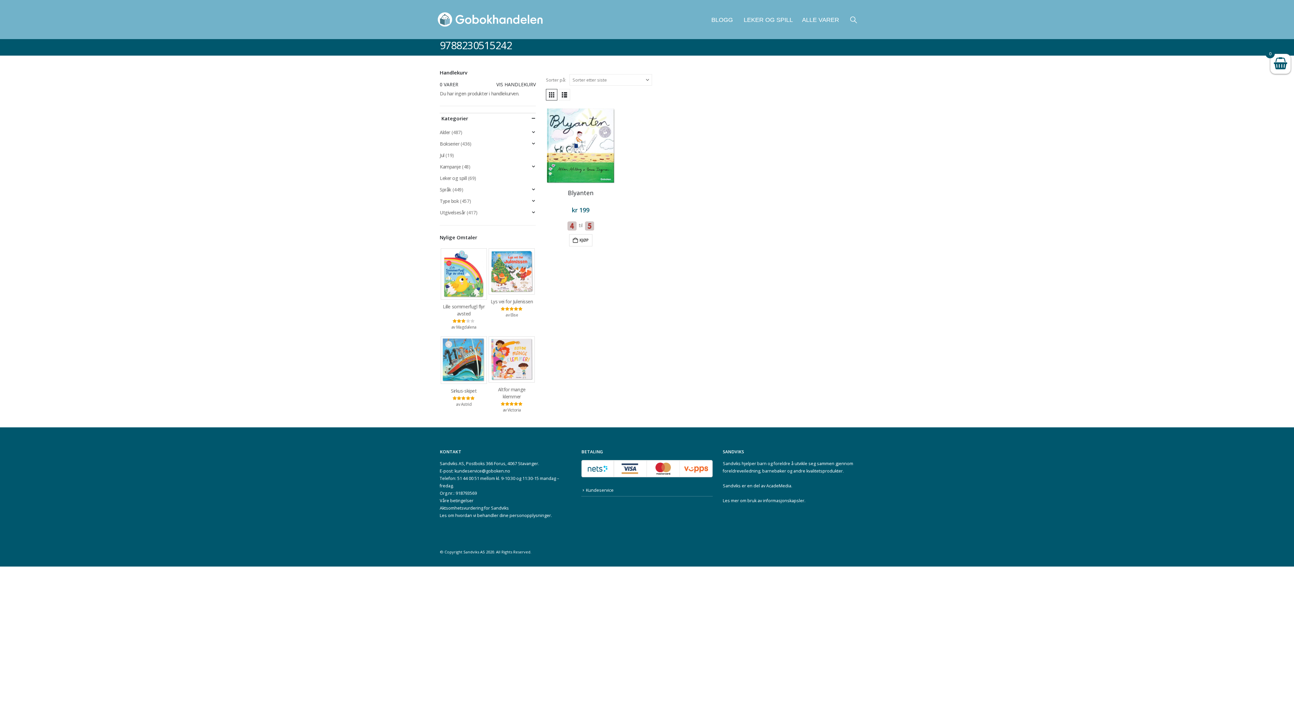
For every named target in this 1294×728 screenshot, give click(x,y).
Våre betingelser (456, 501)
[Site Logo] (490, 19)
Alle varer (820, 20)
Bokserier (449, 144)
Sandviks (732, 463)
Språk (445, 189)
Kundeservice (600, 490)
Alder (445, 132)
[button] (854, 19)
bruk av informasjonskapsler (775, 501)
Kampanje (450, 166)
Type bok (449, 201)
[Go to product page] (580, 145)
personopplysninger (530, 515)
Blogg (722, 20)
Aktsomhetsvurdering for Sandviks (474, 508)
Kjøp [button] (584, 240)
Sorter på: (556, 80)
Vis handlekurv (516, 84)
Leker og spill (767, 20)
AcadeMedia (778, 486)
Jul (442, 155)
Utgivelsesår (452, 212)
